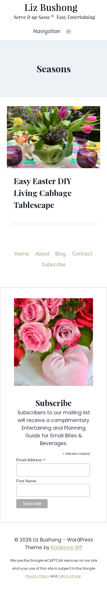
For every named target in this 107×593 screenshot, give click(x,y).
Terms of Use (69, 576)
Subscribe (54, 264)
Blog (60, 253)
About (42, 253)
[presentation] (53, 137)
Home (22, 253)
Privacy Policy (37, 576)
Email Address (30, 460)
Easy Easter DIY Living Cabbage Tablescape (43, 193)
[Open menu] (68, 31)
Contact (82, 253)
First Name (26, 481)
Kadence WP (66, 547)
